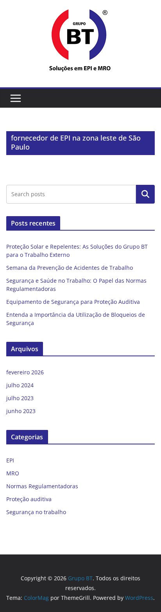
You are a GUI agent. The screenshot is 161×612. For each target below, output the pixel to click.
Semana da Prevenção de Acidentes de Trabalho (69, 267)
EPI (10, 460)
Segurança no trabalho (36, 512)
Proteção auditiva (29, 499)
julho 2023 (20, 398)
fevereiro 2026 (25, 372)
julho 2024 (20, 385)
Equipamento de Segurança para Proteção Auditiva (73, 301)
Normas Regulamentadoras (42, 486)
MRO (12, 473)
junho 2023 (21, 411)
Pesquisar (145, 194)
